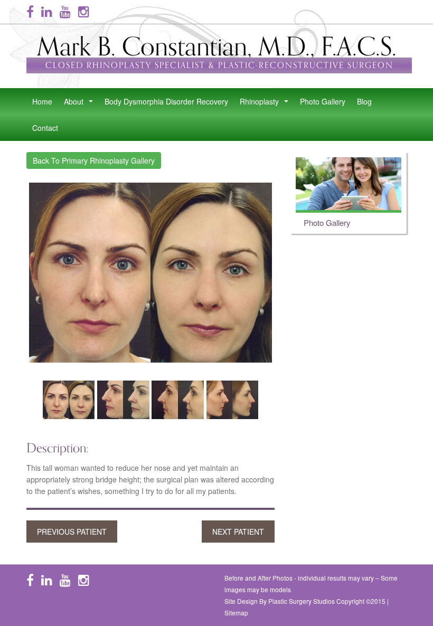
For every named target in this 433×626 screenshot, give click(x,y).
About (80, 104)
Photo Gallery (322, 101)
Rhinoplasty (266, 104)
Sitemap (236, 612)
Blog (364, 101)
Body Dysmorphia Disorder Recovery (166, 101)
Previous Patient (72, 531)
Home (42, 101)
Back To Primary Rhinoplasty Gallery (94, 160)
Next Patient (238, 531)
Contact (45, 127)
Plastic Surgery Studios (301, 600)
